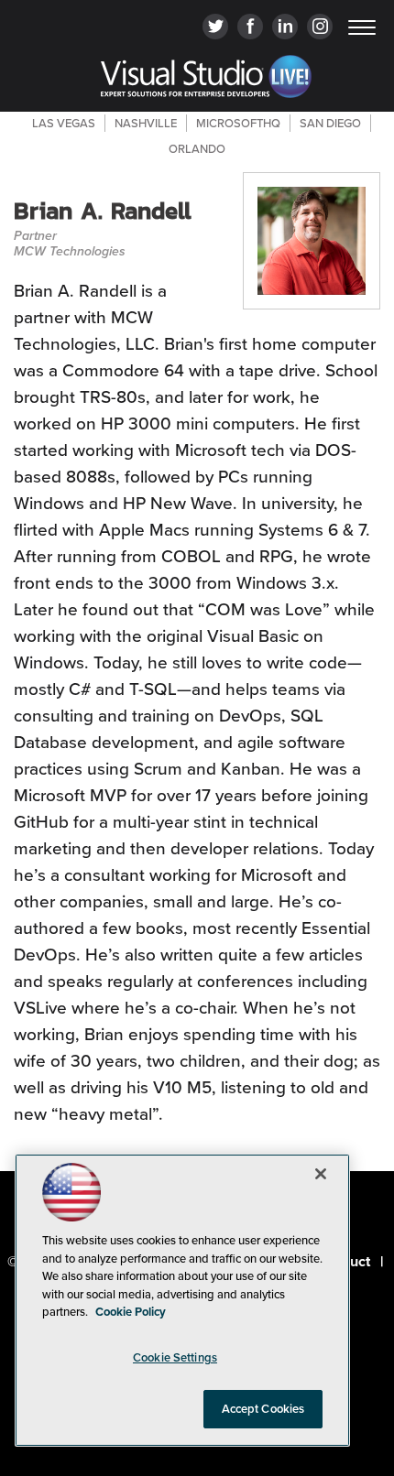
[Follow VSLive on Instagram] (320, 28)
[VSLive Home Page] (206, 79)
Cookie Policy (130, 1311)
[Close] (321, 1174)
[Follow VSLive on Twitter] (216, 28)
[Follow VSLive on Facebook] (250, 28)
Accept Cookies (263, 1408)
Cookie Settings (175, 1357)
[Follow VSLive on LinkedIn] (285, 28)
